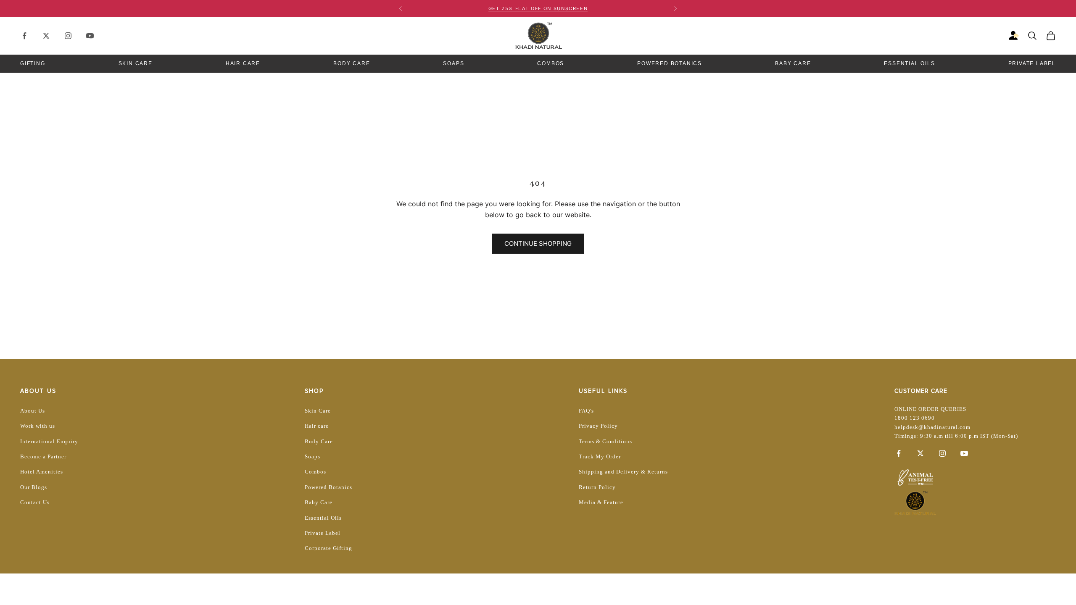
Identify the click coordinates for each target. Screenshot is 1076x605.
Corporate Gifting (328, 548)
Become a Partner (43, 456)
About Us (32, 411)
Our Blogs (33, 487)
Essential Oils (909, 63)
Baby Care (793, 63)
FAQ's (586, 411)
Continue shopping (538, 243)
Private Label (1032, 63)
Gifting (32, 63)
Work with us (37, 426)
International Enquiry (49, 441)
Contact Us (35, 502)
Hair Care (243, 63)
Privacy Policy (598, 426)
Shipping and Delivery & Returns (623, 471)
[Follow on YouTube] (90, 36)
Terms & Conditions (605, 441)
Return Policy (597, 487)
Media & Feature (601, 502)
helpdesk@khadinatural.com (932, 427)
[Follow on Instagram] (68, 36)
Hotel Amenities (41, 471)
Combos (550, 63)
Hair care (317, 426)
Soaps (453, 63)
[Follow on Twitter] (46, 36)
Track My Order (600, 456)
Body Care (351, 63)
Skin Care (136, 63)
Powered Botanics (669, 63)
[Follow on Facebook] (24, 36)
